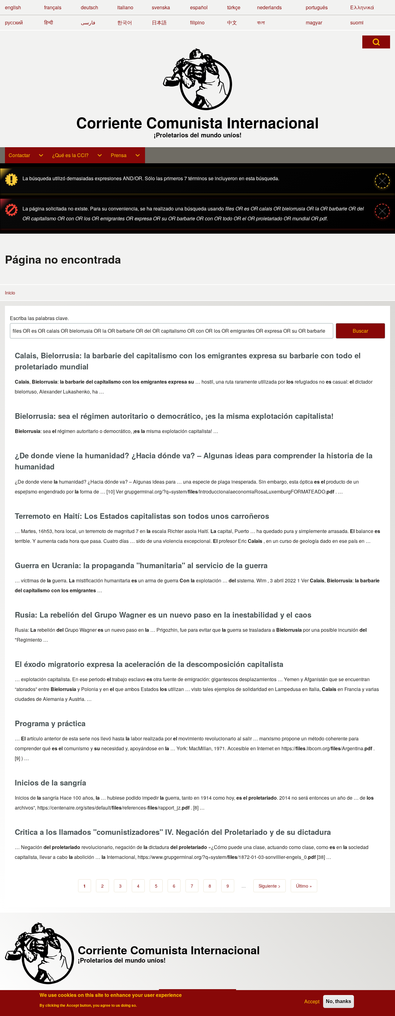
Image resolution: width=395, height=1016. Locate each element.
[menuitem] (26, 155)
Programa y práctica (50, 723)
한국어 (124, 22)
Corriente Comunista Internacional (197, 122)
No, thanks (338, 1001)
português (317, 7)
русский (14, 22)
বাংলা (261, 22)
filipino (197, 22)
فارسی (88, 22)
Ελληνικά (362, 7)
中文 (232, 22)
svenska (161, 7)
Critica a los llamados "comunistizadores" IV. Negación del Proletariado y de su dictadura (173, 832)
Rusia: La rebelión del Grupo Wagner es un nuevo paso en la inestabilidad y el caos (163, 614)
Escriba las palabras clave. (39, 318)
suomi (357, 22)
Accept (311, 1001)
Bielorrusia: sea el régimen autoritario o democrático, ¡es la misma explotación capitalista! (174, 415)
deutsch (89, 7)
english (13, 7)
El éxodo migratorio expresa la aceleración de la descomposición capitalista (149, 664)
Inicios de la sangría (50, 782)
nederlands (269, 7)
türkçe (233, 7)
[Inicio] (197, 79)
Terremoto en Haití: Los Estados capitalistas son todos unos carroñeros (142, 515)
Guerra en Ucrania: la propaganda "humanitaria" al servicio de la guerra (141, 565)
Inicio (10, 292)
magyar (314, 22)
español (199, 7)
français (52, 7)
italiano (125, 7)
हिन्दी (48, 22)
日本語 (159, 22)
